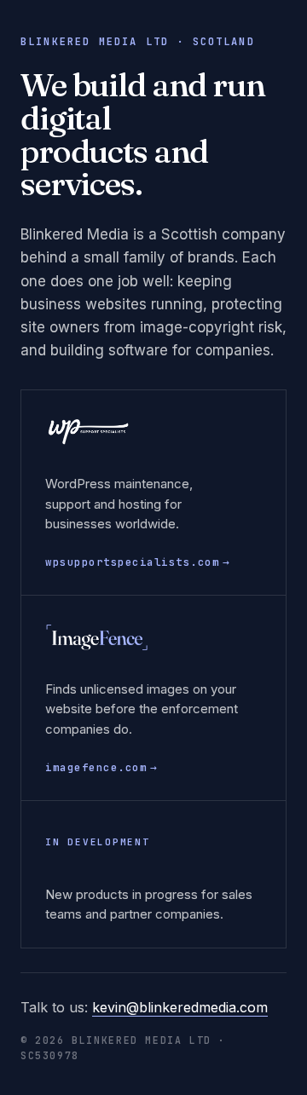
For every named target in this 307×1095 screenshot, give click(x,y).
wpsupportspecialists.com (137, 562)
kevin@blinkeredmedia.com (180, 1007)
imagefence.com (101, 767)
